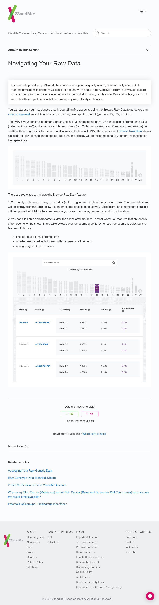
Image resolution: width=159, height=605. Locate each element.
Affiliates (53, 542)
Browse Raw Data (130, 131)
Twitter (129, 542)
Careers (32, 557)
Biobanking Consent (88, 567)
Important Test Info (87, 537)
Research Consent (87, 562)
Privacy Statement (87, 546)
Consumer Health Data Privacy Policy (99, 587)
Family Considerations (89, 557)
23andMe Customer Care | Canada (27, 33)
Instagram (131, 546)
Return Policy (35, 562)
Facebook (131, 537)
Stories (31, 551)
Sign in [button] (143, 11)
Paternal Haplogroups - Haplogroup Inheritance (37, 503)
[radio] (69, 414)
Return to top (16, 446)
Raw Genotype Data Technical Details (32, 477)
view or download (19, 114)
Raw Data (82, 33)
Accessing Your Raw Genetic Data (30, 470)
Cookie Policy (84, 571)
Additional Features (62, 33)
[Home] (21, 10)
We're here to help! (94, 433)
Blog (29, 546)
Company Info (35, 537)
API (50, 537)
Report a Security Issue (90, 582)
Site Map (32, 567)
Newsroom (33, 542)
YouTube (130, 551)
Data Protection (85, 551)
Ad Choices (83, 576)
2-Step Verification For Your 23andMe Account (37, 485)
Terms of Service (86, 542)
